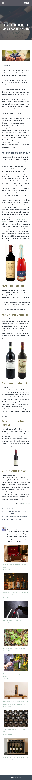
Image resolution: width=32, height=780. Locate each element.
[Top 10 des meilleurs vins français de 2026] (16, 726)
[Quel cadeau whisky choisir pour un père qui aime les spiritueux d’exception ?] (16, 589)
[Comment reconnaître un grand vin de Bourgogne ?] (16, 670)
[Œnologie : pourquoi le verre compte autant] (16, 561)
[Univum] (3, 3)
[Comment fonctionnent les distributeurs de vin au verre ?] (16, 753)
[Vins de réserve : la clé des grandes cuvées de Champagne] (16, 616)
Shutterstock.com (26, 503)
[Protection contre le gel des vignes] (16, 644)
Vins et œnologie (9, 508)
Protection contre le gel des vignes (14, 648)
